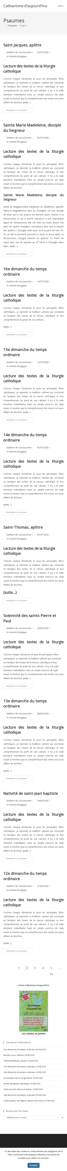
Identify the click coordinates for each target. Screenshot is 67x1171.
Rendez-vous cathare (13, 1055)
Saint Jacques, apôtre (22, 44)
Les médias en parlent (33, 1033)
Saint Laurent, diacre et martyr (17, 1089)
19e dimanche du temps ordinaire (19, 1095)
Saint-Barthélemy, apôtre (15, 1060)
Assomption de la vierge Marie (17, 1078)
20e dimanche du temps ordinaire (19, 1072)
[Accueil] (4, 25)
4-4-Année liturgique (16, 56)
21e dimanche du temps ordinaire (19, 1066)
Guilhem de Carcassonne (18, 52)
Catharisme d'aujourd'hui (25, 5)
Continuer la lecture (19, 111)
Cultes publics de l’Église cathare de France (23, 1100)
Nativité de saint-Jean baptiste (30, 793)
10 (51, 974)
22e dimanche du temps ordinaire (19, 1049)
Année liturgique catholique (16, 1083)
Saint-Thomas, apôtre (23, 527)
